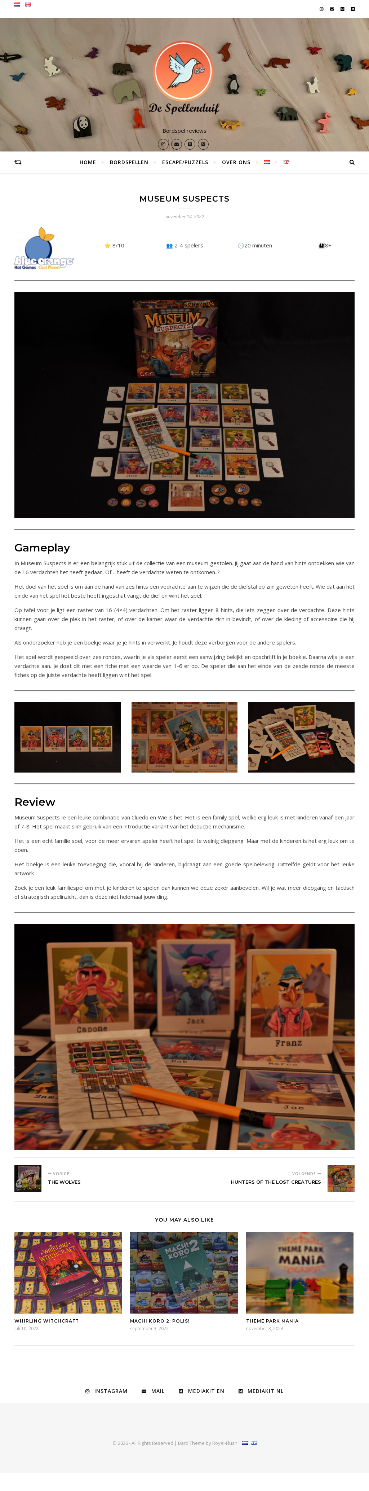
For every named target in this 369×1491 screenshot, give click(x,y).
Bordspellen (129, 162)
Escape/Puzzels (185, 162)
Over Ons (236, 162)
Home (88, 162)
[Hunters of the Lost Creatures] (341, 1178)
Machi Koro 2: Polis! (160, 1321)
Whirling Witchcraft (46, 1321)
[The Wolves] (27, 1178)
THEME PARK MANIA (272, 1321)
